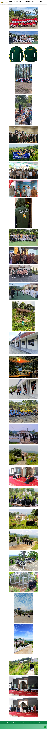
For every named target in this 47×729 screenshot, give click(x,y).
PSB (37, 1)
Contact (13, 2)
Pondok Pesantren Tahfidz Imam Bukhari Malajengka (23, 722)
